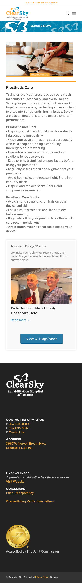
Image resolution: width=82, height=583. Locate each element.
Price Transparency (42, 3)
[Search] (65, 13)
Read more (19, 320)
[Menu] (74, 13)
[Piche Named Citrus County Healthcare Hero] (41, 286)
